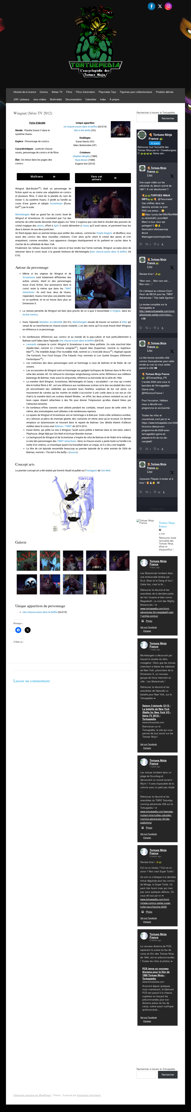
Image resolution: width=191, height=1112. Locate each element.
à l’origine (115, 310)
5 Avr (149, 175)
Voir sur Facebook (148, 627)
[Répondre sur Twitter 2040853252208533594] (141, 449)
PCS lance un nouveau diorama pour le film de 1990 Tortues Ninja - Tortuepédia (156, 973)
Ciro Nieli (105, 470)
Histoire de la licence (24, 92)
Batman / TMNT (63, 426)
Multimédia (56, 99)
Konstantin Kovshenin (89, 1095)
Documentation (73, 99)
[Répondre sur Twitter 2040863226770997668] (141, 328)
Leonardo (31, 344)
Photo (149, 621)
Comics (44, 92)
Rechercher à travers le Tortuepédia (156, 112)
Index (103, 99)
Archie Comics (30, 314)
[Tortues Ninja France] (146, 521)
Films (69, 92)
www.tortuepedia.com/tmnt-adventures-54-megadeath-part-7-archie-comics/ (157, 612)
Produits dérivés (164, 92)
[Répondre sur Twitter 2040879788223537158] (141, 244)
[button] (26, 561)
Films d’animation (85, 92)
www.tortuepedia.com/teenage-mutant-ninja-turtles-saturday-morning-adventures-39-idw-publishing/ (156, 817)
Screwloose (56, 203)
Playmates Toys (107, 92)
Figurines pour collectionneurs (136, 92)
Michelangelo (22, 214)
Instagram (91, 470)
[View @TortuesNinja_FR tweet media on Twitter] (158, 482)
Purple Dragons (104, 233)
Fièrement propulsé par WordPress (32, 1095)
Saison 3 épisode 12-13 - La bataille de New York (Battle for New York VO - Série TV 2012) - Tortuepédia (156, 712)
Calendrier (90, 99)
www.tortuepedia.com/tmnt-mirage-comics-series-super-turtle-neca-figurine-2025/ (155, 902)
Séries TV (57, 92)
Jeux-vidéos (39, 99)
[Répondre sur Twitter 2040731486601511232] (141, 492)
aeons (40, 225)
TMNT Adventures (66, 441)
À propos (114, 99)
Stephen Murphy (81, 156)
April (56, 225)
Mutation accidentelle (50, 322)
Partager (147, 630)
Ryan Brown (81, 160)
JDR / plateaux (21, 99)
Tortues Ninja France (158, 562)
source (73, 452)
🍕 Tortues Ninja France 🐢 (156, 169)
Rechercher (168, 118)
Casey (85, 225)
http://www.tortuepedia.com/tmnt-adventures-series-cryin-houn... (157, 312)
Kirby (124, 322)
